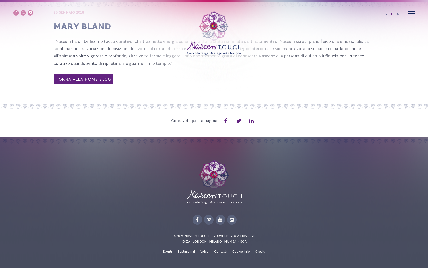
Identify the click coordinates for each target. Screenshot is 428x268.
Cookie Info (241, 252)
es (397, 14)
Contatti (220, 252)
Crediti (260, 252)
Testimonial (186, 252)
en (385, 14)
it (391, 14)
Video (204, 252)
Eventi (167, 252)
